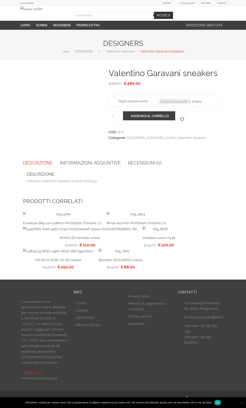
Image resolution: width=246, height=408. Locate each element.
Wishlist (221, 3)
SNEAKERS (155, 138)
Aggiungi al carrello (150, 116)
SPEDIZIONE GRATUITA (204, 25)
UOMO (25, 25)
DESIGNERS (62, 25)
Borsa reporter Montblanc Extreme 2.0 (136, 223)
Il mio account (187, 3)
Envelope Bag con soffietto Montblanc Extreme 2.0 (62, 223)
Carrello (166, 3)
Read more (33, 372)
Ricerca (163, 15)
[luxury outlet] (31, 9)
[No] (241, 402)
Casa (65, 51)
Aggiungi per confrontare (192, 115)
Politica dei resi (140, 316)
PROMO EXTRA (88, 25)
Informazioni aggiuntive (90, 163)
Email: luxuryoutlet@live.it (203, 317)
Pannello (206, 3)
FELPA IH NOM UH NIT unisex (58, 260)
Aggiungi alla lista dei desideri (181, 115)
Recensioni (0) (145, 163)
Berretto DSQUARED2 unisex (121, 260)
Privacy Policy (139, 296)
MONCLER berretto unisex (80, 238)
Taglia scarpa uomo (133, 101)
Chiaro (197, 101)
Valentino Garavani (120, 51)
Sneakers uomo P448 (158, 238)
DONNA (42, 25)
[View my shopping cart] (218, 13)
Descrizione (38, 163)
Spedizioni (136, 324)
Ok (217, 402)
